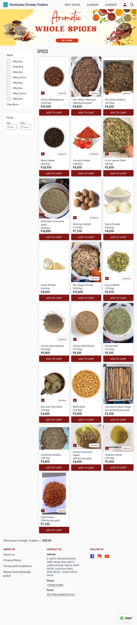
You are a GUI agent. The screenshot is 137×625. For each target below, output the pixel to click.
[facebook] (92, 556)
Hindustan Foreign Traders (29, 4)
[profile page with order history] (125, 4)
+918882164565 (55, 584)
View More (13, 104)
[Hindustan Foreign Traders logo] (5, 4)
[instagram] (99, 556)
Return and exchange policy (17, 573)
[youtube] (107, 556)
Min (9, 122)
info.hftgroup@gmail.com (61, 594)
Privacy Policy (12, 560)
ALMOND (92, 4)
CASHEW (111, 4)
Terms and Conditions (17, 566)
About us (9, 554)
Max (23, 122)
